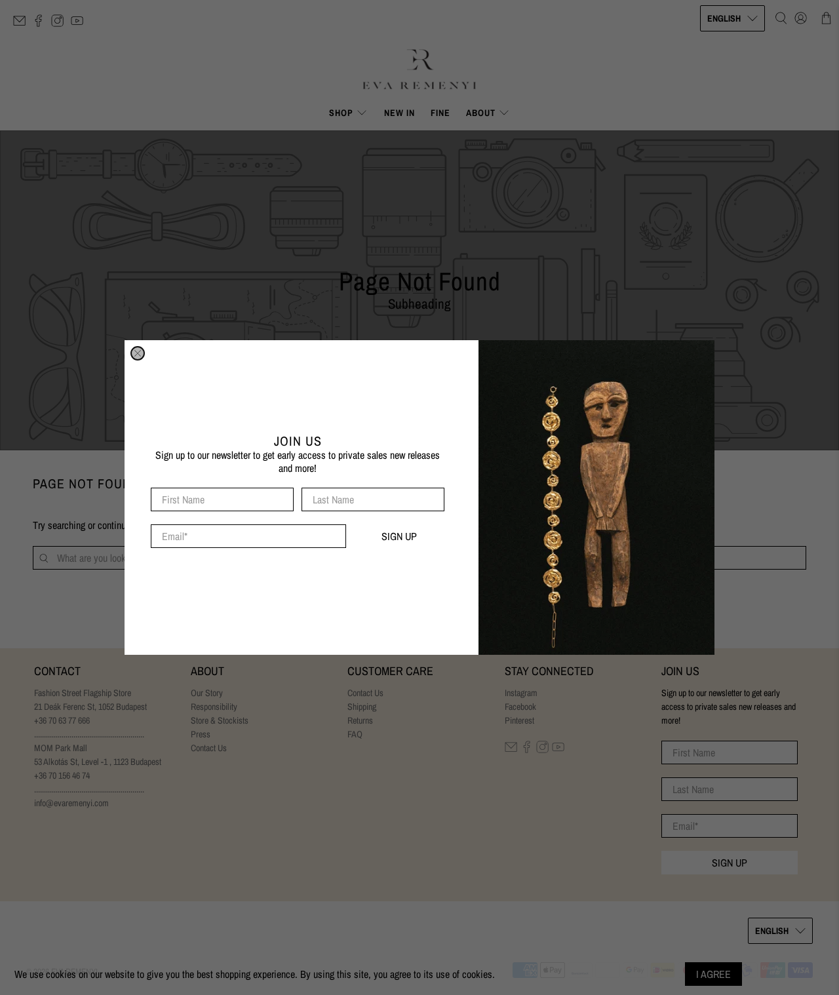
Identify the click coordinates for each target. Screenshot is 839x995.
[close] (137, 353)
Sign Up (399, 536)
